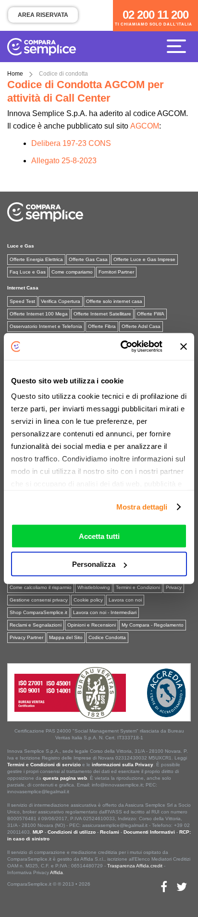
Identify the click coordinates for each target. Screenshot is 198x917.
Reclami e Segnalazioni (36, 625)
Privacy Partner (26, 637)
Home (15, 73)
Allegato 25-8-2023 (64, 161)
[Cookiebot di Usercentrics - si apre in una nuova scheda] (122, 347)
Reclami (109, 832)
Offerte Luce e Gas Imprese (144, 259)
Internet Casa (22, 287)
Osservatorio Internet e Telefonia (46, 326)
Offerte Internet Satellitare (102, 313)
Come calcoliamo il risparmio (41, 587)
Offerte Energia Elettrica (36, 259)
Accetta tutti (99, 536)
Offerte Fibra (102, 326)
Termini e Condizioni (138, 587)
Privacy (174, 587)
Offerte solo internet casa (114, 301)
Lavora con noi (125, 600)
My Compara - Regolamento (153, 625)
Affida (56, 872)
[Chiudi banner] (183, 346)
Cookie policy (88, 600)
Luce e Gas (20, 246)
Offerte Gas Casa (88, 259)
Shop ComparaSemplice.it (38, 612)
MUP (38, 832)
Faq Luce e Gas (28, 272)
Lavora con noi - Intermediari (104, 612)
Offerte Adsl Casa (141, 326)
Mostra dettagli (142, 507)
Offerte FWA (150, 313)
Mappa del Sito (66, 637)
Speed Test (22, 301)
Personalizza (93, 564)
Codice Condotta (107, 637)
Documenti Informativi (149, 832)
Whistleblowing (93, 587)
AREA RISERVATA (43, 15)
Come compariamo (72, 272)
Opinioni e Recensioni (91, 625)
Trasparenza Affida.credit (134, 865)
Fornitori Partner (116, 272)
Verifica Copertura (60, 301)
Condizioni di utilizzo (72, 832)
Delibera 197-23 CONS (71, 143)
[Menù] (179, 46)
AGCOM (144, 126)
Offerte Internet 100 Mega (39, 313)
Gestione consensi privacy (39, 600)
